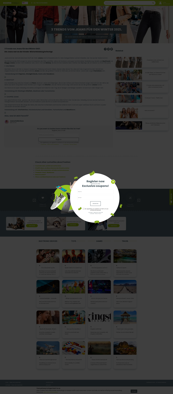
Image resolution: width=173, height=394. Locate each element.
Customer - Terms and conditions (95, 212)
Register (95, 203)
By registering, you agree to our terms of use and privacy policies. (96, 209)
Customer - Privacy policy (95, 213)
